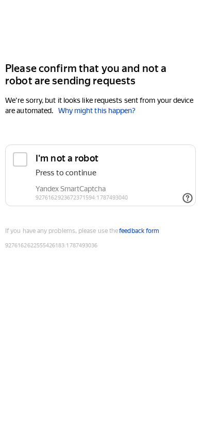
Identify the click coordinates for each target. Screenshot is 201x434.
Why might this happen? (97, 110)
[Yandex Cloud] (100, 30)
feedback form (139, 230)
